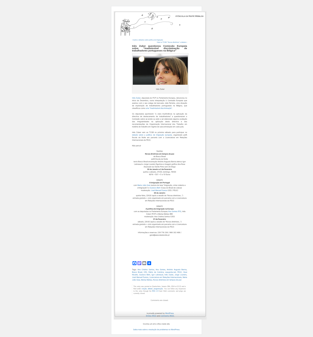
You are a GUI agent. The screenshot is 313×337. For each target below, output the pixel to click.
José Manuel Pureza (159, 190)
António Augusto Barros (177, 269)
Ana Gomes (160, 269)
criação (144, 289)
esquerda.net (170, 272)
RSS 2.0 (155, 291)
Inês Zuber (136, 98)
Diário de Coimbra (156, 272)
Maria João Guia (143, 185)
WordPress (169, 313)
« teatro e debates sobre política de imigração (147, 40)
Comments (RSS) (167, 316)
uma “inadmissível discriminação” (159, 108)
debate (150, 289)
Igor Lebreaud (157, 275)
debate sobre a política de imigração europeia (152, 135)
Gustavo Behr (155, 188)
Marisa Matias (146, 280)
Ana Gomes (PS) (174, 211)
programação (158, 289)
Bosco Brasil (137, 272)
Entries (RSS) (151, 316)
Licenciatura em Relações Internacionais (165, 277)
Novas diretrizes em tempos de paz (167, 280)
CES (145, 272)
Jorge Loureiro (181, 275)
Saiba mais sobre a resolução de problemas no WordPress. (156, 329)
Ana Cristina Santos (146, 269)
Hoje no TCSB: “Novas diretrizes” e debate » (172, 42)
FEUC (179, 272)
